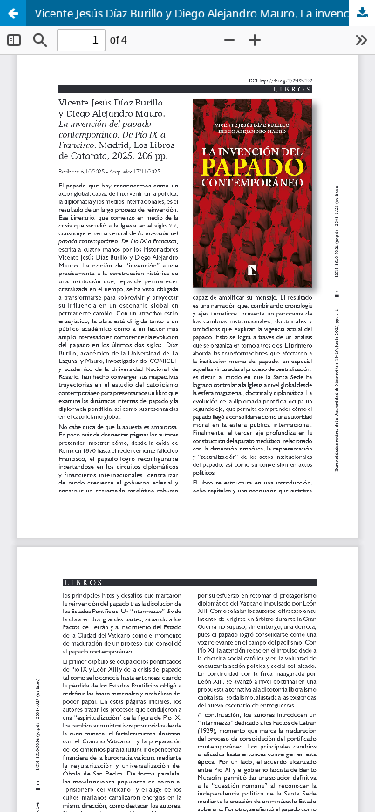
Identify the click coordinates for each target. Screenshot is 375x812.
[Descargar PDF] (362, 13)
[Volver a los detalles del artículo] (13, 13)
